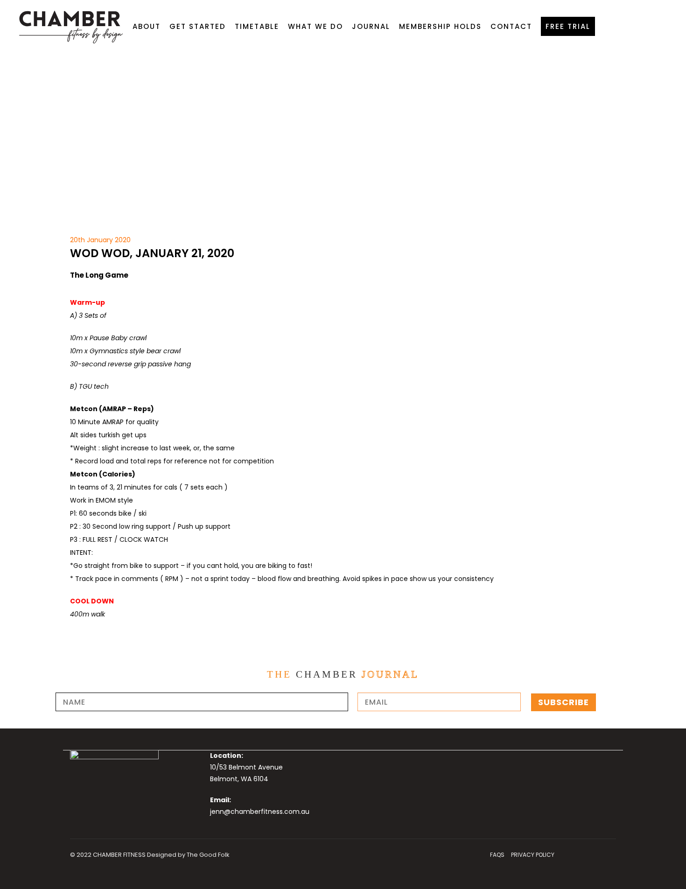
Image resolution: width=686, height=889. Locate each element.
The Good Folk (208, 854)
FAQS (497, 855)
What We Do (315, 26)
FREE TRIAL (568, 26)
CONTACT (511, 26)
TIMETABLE (257, 26)
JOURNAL (371, 26)
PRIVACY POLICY (532, 855)
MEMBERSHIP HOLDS (440, 26)
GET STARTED (197, 26)
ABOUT (147, 26)
